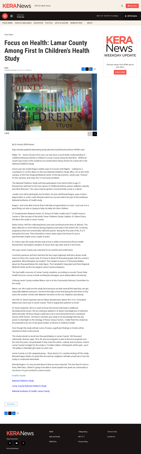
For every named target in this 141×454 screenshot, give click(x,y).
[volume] (11, 16)
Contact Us (111, 437)
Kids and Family (54, 437)
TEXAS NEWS (7, 23)
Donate (133, 6)
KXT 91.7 (81, 437)
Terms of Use (112, 432)
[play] (5, 16)
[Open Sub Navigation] (84, 23)
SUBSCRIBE (120, 72)
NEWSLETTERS (76, 23)
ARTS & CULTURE (61, 23)
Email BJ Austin (19, 375)
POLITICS (49, 23)
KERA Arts (53, 442)
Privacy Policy (83, 442)
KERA (51, 432)
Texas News (8, 34)
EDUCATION (38, 23)
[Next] (95, 134)
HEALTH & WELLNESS (23, 23)
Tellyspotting (82, 432)
